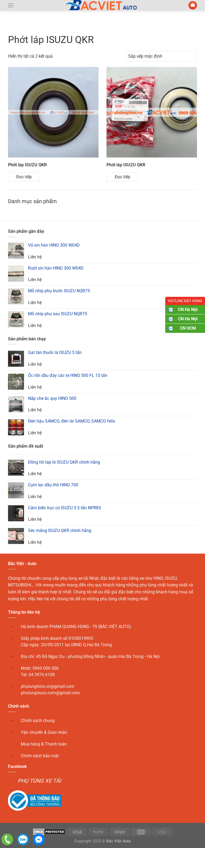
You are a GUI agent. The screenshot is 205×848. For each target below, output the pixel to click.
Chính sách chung (38, 720)
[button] (10, 5)
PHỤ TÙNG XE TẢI (39, 781)
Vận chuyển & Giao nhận (44, 732)
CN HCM (188, 328)
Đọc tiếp (24, 176)
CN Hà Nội (188, 309)
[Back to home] (103, 5)
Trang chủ (19, 25)
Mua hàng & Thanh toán (44, 744)
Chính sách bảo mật (40, 755)
